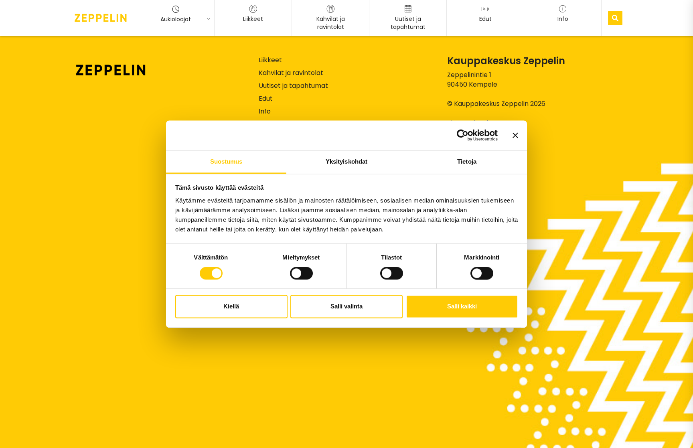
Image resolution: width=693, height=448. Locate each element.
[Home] (101, 17)
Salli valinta (346, 306)
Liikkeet (270, 60)
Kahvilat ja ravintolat (291, 72)
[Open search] (615, 18)
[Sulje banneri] (515, 135)
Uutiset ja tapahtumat (293, 85)
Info (265, 111)
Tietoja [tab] (466, 161)
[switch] (301, 273)
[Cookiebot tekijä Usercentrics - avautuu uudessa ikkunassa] (463, 135)
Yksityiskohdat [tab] (346, 161)
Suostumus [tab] (226, 161)
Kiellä (231, 306)
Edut (266, 98)
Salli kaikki (462, 306)
